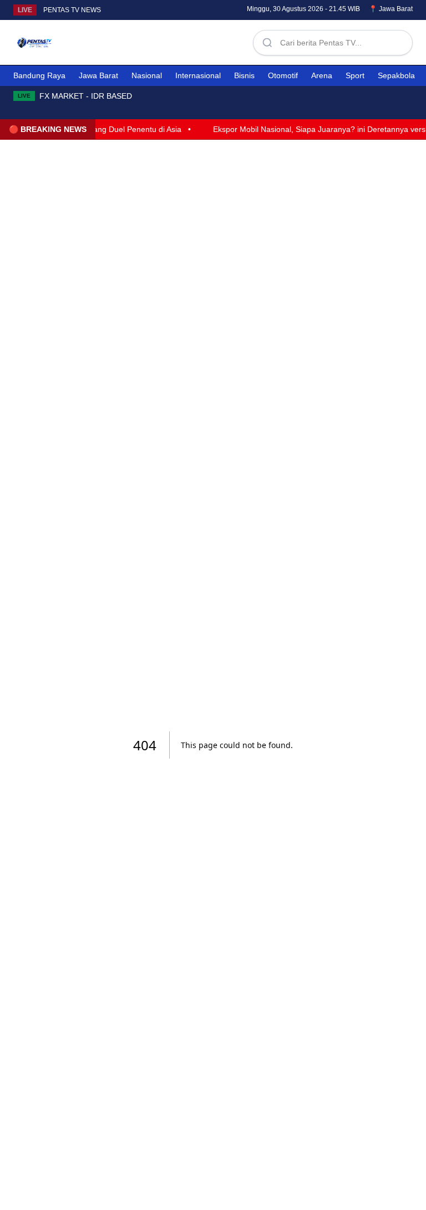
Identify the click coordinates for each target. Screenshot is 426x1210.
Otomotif (283, 75)
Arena (321, 75)
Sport (355, 75)
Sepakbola (396, 75)
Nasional (146, 75)
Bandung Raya (39, 75)
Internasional (198, 75)
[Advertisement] (155, 40)
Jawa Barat (98, 75)
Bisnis (244, 75)
